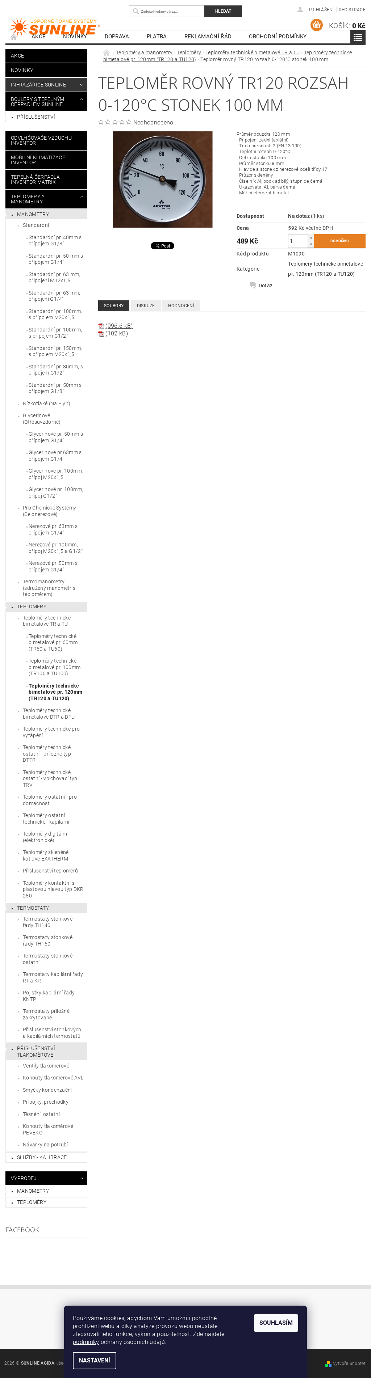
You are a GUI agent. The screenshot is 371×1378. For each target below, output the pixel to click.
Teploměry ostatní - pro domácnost (50, 800)
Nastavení (94, 1360)
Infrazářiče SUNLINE (38, 85)
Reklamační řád (208, 36)
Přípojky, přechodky (45, 1102)
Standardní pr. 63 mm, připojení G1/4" (54, 296)
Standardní (36, 225)
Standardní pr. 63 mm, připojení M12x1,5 (54, 277)
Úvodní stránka (14, 36)
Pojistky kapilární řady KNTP (49, 996)
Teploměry (31, 606)
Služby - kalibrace (42, 1157)
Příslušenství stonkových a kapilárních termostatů (52, 1033)
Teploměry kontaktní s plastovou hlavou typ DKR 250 (53, 889)
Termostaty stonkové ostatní (47, 959)
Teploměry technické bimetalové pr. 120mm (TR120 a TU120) (55, 692)
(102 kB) (116, 333)
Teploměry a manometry (28, 199)
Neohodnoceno (153, 122)
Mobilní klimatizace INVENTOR (38, 160)
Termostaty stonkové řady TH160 (47, 940)
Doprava (117, 36)
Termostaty (33, 908)
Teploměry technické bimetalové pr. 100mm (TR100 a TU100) (54, 667)
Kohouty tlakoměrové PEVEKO (48, 1129)
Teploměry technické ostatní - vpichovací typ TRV (50, 778)
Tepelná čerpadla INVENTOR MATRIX (35, 179)
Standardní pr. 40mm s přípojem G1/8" (55, 240)
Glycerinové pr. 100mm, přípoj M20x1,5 (56, 474)
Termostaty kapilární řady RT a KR (53, 977)
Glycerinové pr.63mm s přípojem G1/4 (55, 455)
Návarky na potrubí (45, 1144)
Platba (157, 36)
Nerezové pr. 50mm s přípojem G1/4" (53, 566)
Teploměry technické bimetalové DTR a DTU (49, 713)
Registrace (352, 9)
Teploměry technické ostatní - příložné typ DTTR (47, 753)
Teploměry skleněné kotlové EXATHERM (46, 855)
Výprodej (24, 1178)
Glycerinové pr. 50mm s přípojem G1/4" (56, 437)
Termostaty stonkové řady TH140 (47, 922)
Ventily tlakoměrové (46, 1066)
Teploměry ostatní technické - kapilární (46, 818)
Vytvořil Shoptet (349, 1363)
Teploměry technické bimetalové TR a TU (47, 621)
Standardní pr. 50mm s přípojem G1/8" (55, 388)
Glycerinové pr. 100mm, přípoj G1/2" (56, 492)
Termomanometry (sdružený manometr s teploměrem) (49, 588)
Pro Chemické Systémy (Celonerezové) (49, 511)
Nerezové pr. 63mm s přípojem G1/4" (53, 529)
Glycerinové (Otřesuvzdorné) (42, 419)
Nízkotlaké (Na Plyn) (46, 403)
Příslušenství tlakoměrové (36, 1051)
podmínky (86, 1342)
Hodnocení (181, 305)
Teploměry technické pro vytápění (51, 732)
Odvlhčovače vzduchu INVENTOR (41, 140)
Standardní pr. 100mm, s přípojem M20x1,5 (55, 314)
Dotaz (266, 285)
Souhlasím (276, 1322)
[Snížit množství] (311, 244)
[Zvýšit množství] (311, 237)
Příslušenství (36, 117)
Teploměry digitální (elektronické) (45, 837)
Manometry (33, 214)
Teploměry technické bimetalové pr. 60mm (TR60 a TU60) (53, 642)
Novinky (75, 36)
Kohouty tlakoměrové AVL (53, 1078)
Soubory (114, 305)
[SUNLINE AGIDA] (66, 27)
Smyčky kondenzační (47, 1090)
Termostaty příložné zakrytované (46, 1014)
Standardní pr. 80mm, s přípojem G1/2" (56, 370)
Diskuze (146, 305)
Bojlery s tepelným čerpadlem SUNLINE (37, 101)
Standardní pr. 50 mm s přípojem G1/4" (56, 259)
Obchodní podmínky (278, 36)
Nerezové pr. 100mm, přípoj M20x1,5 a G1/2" (56, 548)
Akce (39, 36)
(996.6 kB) (119, 325)
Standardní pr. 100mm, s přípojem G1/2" (55, 333)
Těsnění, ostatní (41, 1114)
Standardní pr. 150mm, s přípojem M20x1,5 (55, 351)
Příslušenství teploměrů (50, 871)
